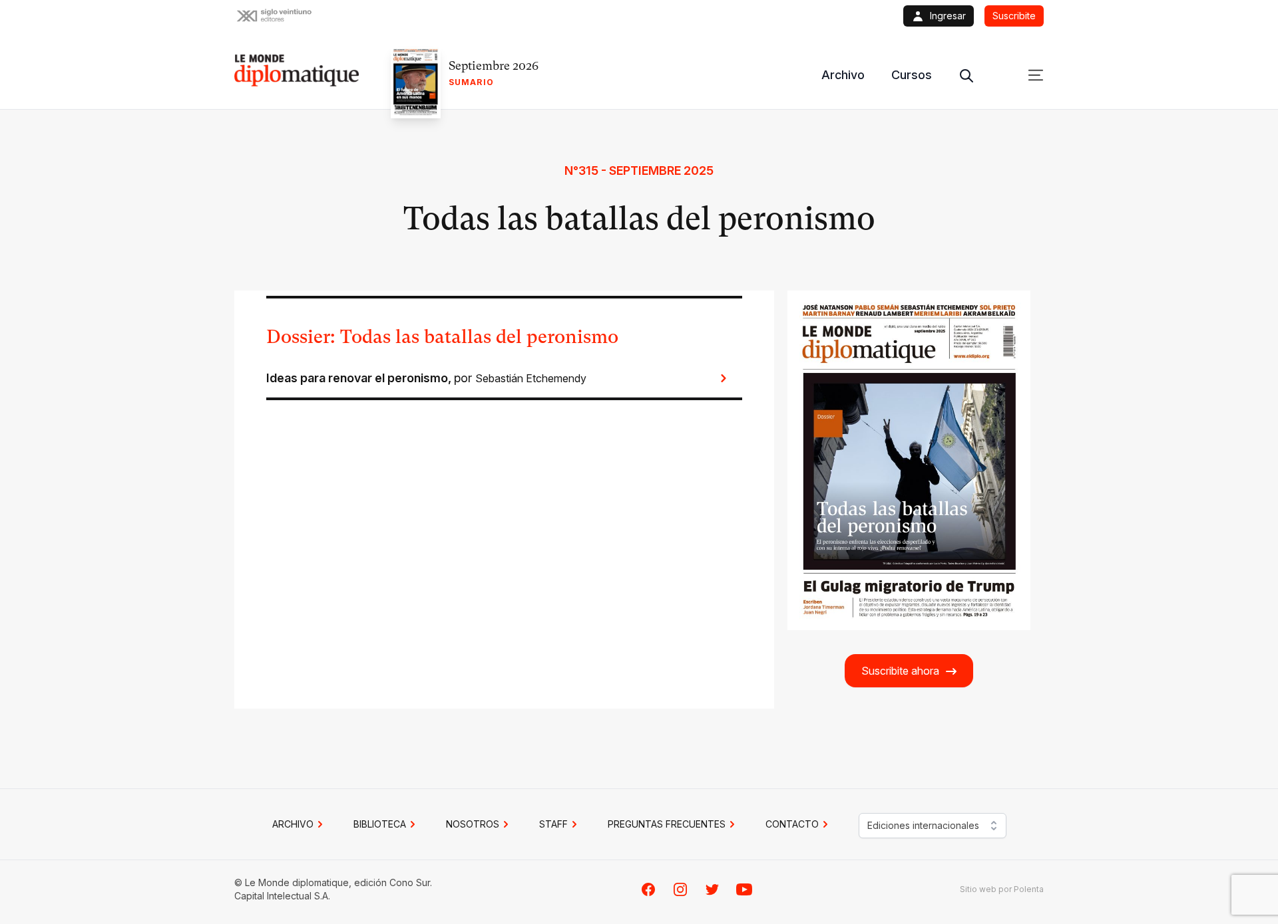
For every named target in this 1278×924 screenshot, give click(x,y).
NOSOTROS (472, 824)
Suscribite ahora (900, 670)
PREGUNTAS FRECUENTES (667, 824)
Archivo (843, 75)
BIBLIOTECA (379, 824)
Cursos (911, 75)
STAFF (553, 824)
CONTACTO (792, 824)
